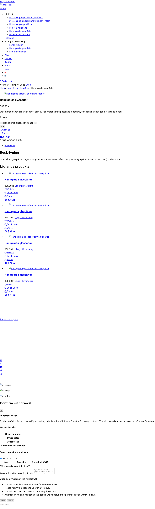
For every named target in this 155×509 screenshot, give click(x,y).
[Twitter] (1, 136)
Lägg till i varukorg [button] (24, 186)
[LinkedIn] (9, 136)
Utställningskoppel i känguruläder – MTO (29, 21)
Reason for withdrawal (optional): (16, 473)
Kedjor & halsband (18, 28)
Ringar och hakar (17, 51)
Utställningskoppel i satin (21, 24)
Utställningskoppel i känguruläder (26, 17)
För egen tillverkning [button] (15, 41)
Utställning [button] (10, 14)
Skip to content (7, 1)
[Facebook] (4, 136)
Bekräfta (10, 500)
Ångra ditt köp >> (9, 319)
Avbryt (3, 500)
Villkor (3, 338)
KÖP (2, 126)
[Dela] (6, 504)
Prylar (7, 65)
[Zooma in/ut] (1, 504)
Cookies (4, 342)
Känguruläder (16, 45)
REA (7, 69)
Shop (28, 84)
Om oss (3, 328)
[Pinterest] (6, 136)
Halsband (9, 38)
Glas (7, 55)
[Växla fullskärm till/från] (3, 504)
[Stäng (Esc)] (8, 504)
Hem (2, 88)
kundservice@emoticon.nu (13, 303)
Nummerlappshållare (19, 34)
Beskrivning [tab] (10, 145)
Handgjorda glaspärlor (20, 31)
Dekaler (8, 58)
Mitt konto (5, 332)
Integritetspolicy (8, 335)
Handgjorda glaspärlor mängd (18, 123)
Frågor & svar (7, 345)
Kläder (8, 62)
